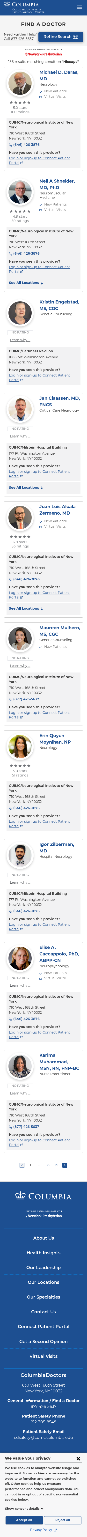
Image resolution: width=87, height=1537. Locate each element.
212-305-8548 (43, 1422)
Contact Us (43, 1312)
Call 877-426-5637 (19, 39)
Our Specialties (43, 1297)
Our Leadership (43, 1268)
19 (56, 1165)
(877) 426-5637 (26, 699)
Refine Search (58, 37)
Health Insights (43, 1253)
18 (48, 1165)
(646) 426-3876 (26, 145)
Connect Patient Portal (43, 1327)
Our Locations (43, 1283)
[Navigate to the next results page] (64, 1165)
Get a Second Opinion (43, 1342)
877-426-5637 (43, 1407)
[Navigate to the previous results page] (22, 1165)
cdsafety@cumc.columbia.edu (43, 1438)
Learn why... (20, 340)
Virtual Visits (43, 1357)
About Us (43, 1238)
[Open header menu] (79, 7)
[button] (27, 283)
